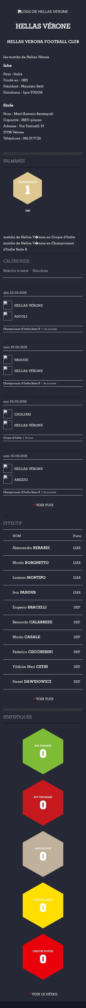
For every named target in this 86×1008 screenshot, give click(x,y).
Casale (26, 637)
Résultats (40, 270)
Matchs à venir (15, 270)
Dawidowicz (32, 681)
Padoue (21, 360)
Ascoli (20, 316)
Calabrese (32, 622)
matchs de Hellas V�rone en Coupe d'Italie (39, 237)
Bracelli (30, 607)
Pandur (24, 592)
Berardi (31, 548)
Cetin (30, 666)
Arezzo (21, 480)
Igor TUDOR (33, 92)
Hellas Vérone (28, 306)
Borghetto (31, 562)
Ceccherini (33, 652)
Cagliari (22, 414)
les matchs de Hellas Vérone (26, 57)
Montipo (29, 577)
